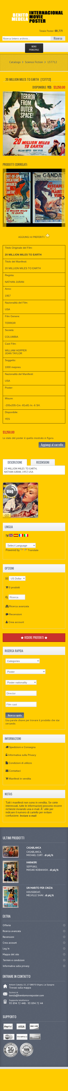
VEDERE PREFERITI (34, 637)
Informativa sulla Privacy (22, 755)
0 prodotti (14, 587)
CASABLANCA (33, 847)
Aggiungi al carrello (52, 445)
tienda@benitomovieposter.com (26, 995)
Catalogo (15, 62)
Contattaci (15, 770)
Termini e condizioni (13, 960)
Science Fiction (34, 62)
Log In (6, 948)
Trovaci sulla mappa (20, 987)
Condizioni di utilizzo (20, 763)
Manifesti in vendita (20, 778)
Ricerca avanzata (19, 606)
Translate (33, 550)
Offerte (7, 925)
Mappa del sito (11, 954)
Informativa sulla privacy (16, 966)
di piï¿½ (49, 855)
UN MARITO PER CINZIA (39, 887)
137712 (52, 62)
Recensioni (15, 614)
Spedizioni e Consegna (22, 747)
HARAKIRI (31, 862)
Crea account (16, 622)
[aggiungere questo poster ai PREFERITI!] (47, 235)
